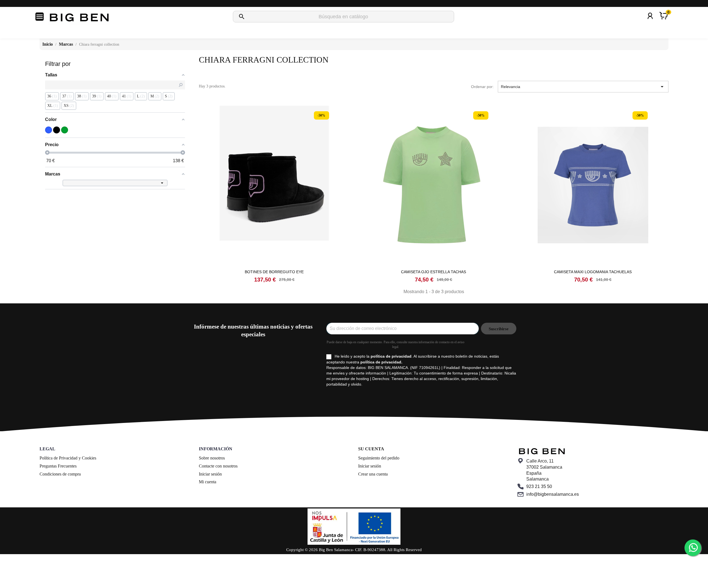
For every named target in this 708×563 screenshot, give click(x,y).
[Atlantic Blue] (48, 129)
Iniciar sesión (210, 474)
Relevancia (583, 86)
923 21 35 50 (539, 486)
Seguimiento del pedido (378, 458)
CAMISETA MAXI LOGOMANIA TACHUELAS (593, 272)
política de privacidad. (381, 362)
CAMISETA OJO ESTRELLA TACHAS (433, 272)
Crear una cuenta (373, 474)
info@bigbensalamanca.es (552, 494)
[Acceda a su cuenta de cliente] (650, 23)
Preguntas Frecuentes (58, 466)
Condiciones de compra (60, 474)
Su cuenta (371, 448)
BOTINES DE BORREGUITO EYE (274, 272)
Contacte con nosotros (218, 466)
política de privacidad (391, 356)
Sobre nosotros (212, 458)
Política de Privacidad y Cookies (68, 458)
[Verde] (64, 129)
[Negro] (56, 129)
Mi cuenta (207, 481)
